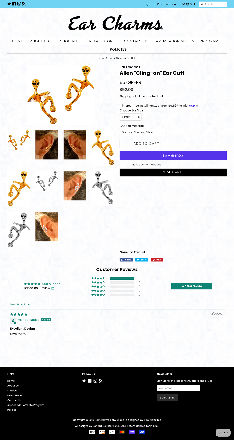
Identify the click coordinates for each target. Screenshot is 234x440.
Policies (118, 49)
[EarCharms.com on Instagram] (19, 4)
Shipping (125, 96)
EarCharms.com (106, 420)
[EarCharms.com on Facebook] (14, 4)
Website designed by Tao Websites (139, 420)
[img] (18, 314)
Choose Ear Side (131, 110)
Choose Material (132, 126)
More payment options (146, 164)
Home (17, 41)
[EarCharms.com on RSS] (24, 4)
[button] (98, 278)
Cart (192, 4)
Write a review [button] (192, 286)
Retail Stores (103, 41)
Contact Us (136, 41)
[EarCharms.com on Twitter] (9, 4)
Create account (167, 4)
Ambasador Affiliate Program (187, 41)
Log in (147, 4)
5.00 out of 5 (51, 284)
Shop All (69, 41)
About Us (40, 41)
